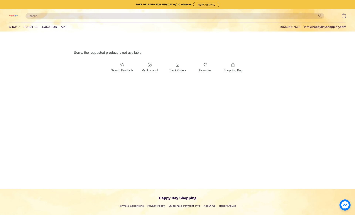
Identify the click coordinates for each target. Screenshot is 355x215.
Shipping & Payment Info (184, 205)
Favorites (205, 70)
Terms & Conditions (131, 205)
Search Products (122, 70)
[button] (206, 4)
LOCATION (49, 27)
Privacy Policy (156, 205)
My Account (149, 70)
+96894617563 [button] (289, 27)
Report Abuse (227, 205)
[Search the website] (320, 15)
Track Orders (177, 70)
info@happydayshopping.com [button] (325, 27)
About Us (209, 205)
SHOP (13, 27)
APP (64, 27)
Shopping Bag (233, 70)
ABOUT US (30, 27)
